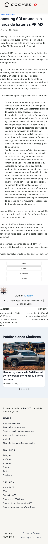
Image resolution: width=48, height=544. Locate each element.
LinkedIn (24, 279)
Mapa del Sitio (9, 487)
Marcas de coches (11, 423)
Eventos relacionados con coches (18, 431)
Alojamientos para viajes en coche (19, 443)
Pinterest (7, 467)
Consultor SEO (9, 495)
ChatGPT (24, 263)
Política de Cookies (31, 533)
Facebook (7, 475)
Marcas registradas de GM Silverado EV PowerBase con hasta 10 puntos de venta (23, 376)
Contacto (37, 537)
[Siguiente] (41, 364)
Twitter (6, 471)
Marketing (7, 439)
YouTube (7, 459)
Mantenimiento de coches (15, 435)
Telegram (7, 455)
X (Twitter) (24, 274)
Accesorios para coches (14, 427)
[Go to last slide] (6, 364)
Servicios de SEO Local (13, 499)
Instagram (7, 463)
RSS (5, 491)
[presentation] (24, 356)
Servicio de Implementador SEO (17, 503)
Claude (24, 268)
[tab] (19, 389)
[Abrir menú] (43, 4)
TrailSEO (27, 408)
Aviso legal (26, 537)
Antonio (4, 30)
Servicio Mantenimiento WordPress (19, 507)
